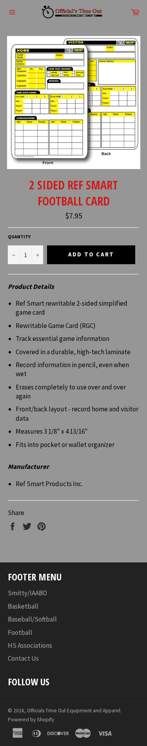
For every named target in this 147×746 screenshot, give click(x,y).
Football (20, 632)
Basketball (23, 606)
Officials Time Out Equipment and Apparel (73, 710)
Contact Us (23, 658)
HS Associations (30, 645)
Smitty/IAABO (27, 593)
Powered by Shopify (31, 719)
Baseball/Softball (32, 619)
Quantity (19, 237)
